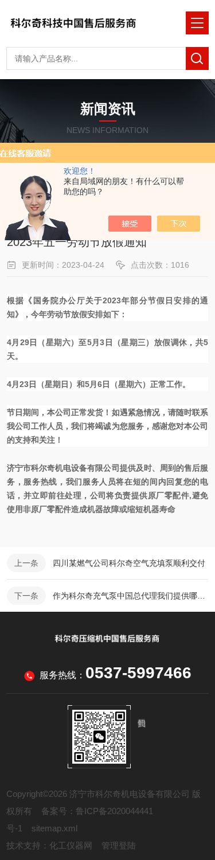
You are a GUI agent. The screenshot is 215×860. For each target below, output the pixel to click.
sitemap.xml (54, 828)
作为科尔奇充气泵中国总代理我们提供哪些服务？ (130, 595)
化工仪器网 (70, 845)
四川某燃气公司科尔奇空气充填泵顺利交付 (129, 563)
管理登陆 (118, 845)
